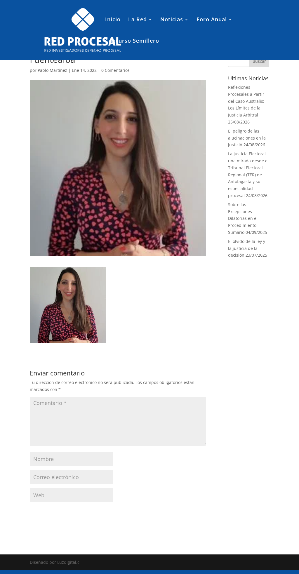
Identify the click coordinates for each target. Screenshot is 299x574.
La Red (137, 20)
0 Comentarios (115, 70)
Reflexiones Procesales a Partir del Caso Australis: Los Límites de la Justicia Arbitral (246, 101)
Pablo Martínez (52, 70)
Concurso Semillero (132, 41)
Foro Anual (212, 20)
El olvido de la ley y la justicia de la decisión (246, 248)
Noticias (171, 20)
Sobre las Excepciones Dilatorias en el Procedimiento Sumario (243, 218)
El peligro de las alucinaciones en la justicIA (247, 138)
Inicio (113, 20)
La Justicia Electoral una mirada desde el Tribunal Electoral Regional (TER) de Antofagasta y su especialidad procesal (248, 174)
